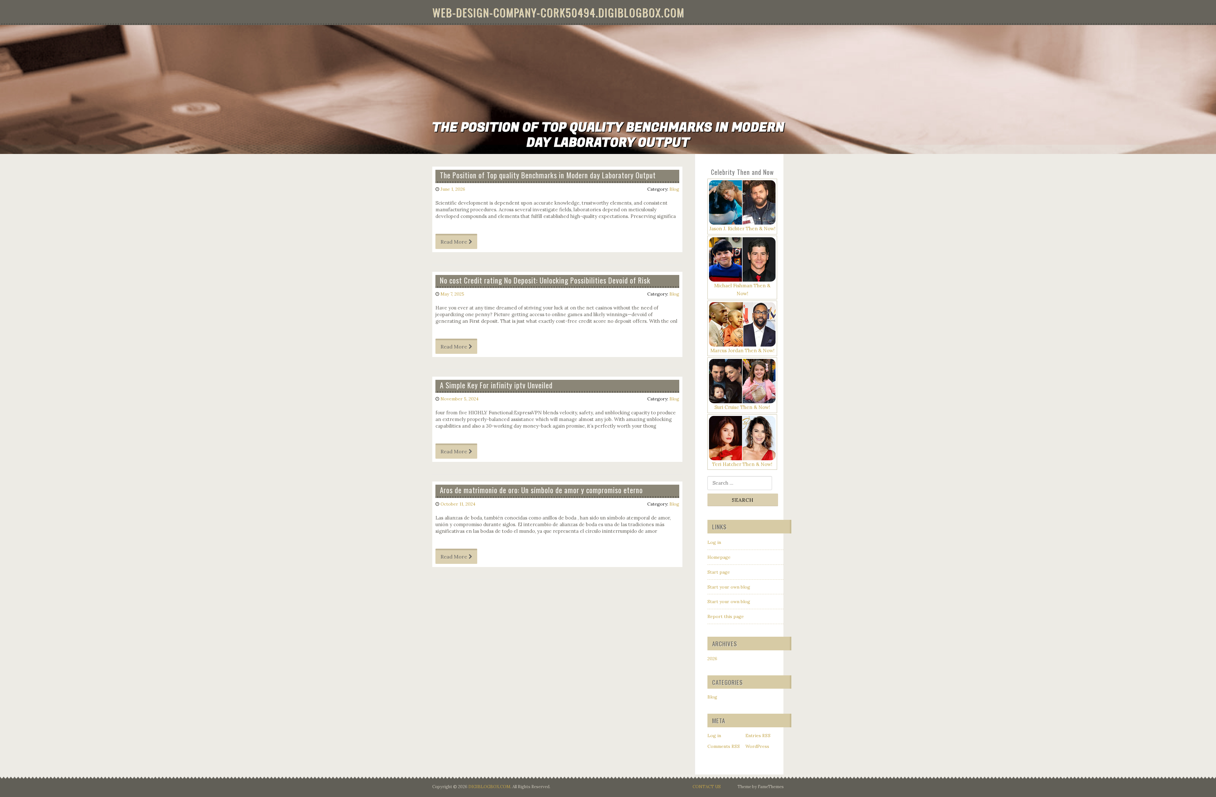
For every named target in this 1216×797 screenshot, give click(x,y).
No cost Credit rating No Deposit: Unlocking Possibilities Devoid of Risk (545, 280)
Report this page (725, 616)
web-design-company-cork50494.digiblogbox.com (558, 12)
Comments (723, 746)
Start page (718, 572)
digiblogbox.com (489, 786)
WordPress (757, 746)
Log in (714, 542)
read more (453, 242)
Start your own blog (728, 587)
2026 (712, 658)
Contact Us (707, 786)
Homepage (719, 557)
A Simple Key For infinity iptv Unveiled (496, 385)
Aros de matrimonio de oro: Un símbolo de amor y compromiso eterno (541, 490)
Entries (758, 735)
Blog (674, 189)
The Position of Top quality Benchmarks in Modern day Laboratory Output (548, 175)
